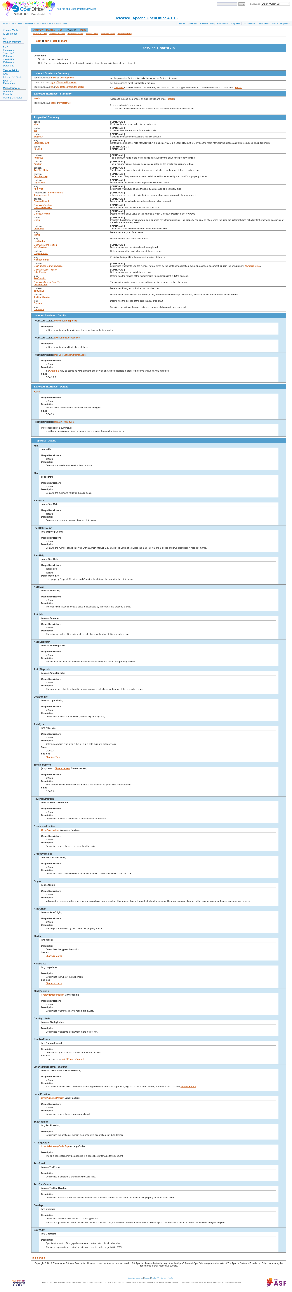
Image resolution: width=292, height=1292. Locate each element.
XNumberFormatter (76, 1059)
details (238, 87)
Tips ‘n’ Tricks (11, 70)
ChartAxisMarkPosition (45, 245)
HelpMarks (39, 241)
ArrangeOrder (40, 284)
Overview (38, 30)
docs (19, 23)
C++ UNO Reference (8, 61)
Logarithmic (39, 182)
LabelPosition (40, 272)
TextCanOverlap (42, 297)
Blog (212, 23)
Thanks (170, 1278)
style (52, 82)
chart (65, 23)
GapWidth (39, 309)
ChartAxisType (53, 757)
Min (35, 130)
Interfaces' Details (108, 34)
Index (83, 30)
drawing (54, 77)
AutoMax (38, 158)
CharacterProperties (66, 82)
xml (52, 87)
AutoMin (38, 164)
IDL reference (10, 33)
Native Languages (281, 23)
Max (36, 124)
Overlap (38, 303)
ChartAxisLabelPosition (45, 270)
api (13, 23)
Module (50, 30)
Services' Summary (40, 34)
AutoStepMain (41, 170)
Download (193, 23)
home (6, 23)
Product (181, 23)
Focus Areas (263, 23)
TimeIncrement (55, 192)
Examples (8, 50)
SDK (5, 46)
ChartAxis (119, 87)
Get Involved (249, 23)
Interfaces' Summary (57, 34)
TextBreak (39, 291)
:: (34, 40)
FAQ (5, 74)
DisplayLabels (41, 253)
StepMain (38, 136)
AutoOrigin (39, 228)
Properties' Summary (75, 34)
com (44, 23)
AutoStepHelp (40, 176)
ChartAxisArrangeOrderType (48, 282)
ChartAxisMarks (54, 956)
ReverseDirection (42, 201)
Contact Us (155, 1278)
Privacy (147, 1278)
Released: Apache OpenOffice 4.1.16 (146, 18)
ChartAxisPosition (43, 205)
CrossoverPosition (43, 207)
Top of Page (38, 1257)
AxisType (38, 189)
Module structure (12, 42)
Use (60, 30)
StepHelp (38, 149)
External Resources (9, 82)
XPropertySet (64, 103)
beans (53, 103)
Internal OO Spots (12, 77)
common (29, 23)
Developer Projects (8, 93)
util (63, 1059)
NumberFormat (41, 260)
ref (37, 23)
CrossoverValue (42, 214)
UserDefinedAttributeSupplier (69, 87)
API (5, 38)
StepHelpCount (41, 143)
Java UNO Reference (8, 54)
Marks (37, 235)
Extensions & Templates (228, 23)
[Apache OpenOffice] (28, 7)
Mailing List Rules (12, 97)
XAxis (37, 98)
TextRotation (40, 278)
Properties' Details (125, 34)
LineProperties (66, 77)
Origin (37, 220)
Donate (163, 1278)
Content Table (10, 30)
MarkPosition (40, 247)
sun (51, 23)
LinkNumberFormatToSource (48, 266)
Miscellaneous (11, 88)
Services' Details (92, 34)
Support (204, 23)
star (57, 23)
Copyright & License (135, 1278)
